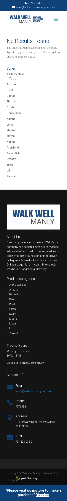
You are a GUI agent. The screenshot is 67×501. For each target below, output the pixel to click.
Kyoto (12, 313)
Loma (10, 124)
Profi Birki (13, 147)
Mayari (11, 136)
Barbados (15, 294)
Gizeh (10, 107)
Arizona (11, 84)
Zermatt (11, 176)
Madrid (11, 130)
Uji (8, 170)
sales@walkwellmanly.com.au (33, 391)
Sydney (11, 158)
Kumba (11, 118)
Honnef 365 (14, 113)
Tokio (12, 78)
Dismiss (42, 495)
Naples (11, 141)
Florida (11, 101)
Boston (11, 95)
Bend (10, 90)
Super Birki (13, 153)
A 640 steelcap (15, 74)
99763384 (21, 406)
